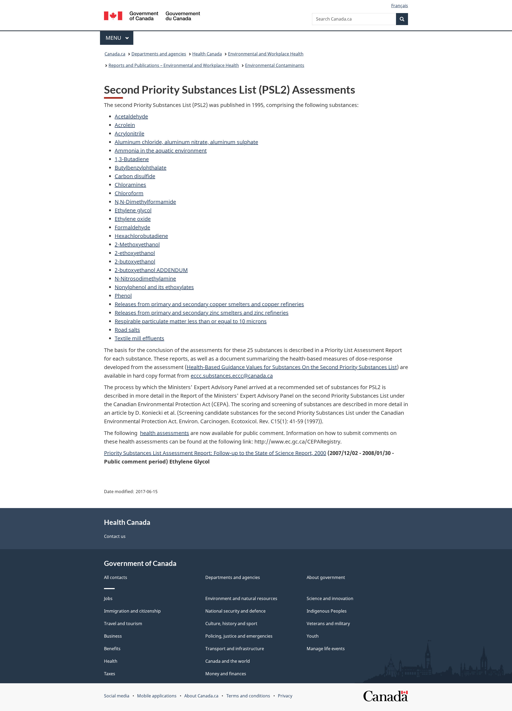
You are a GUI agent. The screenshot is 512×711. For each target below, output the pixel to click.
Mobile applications (157, 696)
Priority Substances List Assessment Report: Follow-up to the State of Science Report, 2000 (215, 453)
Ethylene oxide (133, 218)
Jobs (108, 598)
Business (113, 636)
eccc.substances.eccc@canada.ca (232, 375)
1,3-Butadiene (132, 159)
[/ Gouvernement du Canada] (152, 16)
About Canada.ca (201, 696)
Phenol (123, 295)
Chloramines (130, 184)
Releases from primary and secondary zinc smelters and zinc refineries (202, 312)
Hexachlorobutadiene (141, 235)
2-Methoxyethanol (137, 244)
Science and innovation (330, 598)
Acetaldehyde (131, 116)
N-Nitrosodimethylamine (145, 278)
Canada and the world (227, 661)
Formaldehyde (132, 227)
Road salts (127, 329)
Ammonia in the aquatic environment (161, 150)
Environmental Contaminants (274, 65)
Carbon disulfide (135, 176)
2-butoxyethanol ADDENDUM (151, 270)
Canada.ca (115, 54)
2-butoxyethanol (135, 261)
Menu (114, 37)
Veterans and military (328, 623)
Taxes (109, 674)
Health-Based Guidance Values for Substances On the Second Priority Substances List (292, 367)
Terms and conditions (248, 696)
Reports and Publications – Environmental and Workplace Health (174, 65)
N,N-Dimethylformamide (145, 201)
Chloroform (129, 193)
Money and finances (225, 674)
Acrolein (125, 125)
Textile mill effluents (139, 338)
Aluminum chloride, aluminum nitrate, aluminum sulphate (186, 142)
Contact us (115, 536)
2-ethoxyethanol (135, 253)
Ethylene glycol (133, 210)
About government (326, 577)
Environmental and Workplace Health (265, 54)
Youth (313, 636)
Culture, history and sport (231, 623)
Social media (116, 696)
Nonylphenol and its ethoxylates (154, 287)
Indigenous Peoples (327, 611)
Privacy (285, 696)
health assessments (164, 433)
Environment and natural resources (241, 598)
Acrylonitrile (129, 133)
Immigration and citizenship (132, 611)
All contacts (115, 577)
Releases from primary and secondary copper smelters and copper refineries (209, 304)
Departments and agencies (158, 54)
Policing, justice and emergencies (239, 636)
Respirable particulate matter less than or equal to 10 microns (191, 321)
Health (110, 661)
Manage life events (326, 649)
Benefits (112, 649)
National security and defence (235, 611)
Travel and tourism (123, 623)
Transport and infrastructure (234, 649)
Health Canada (207, 54)
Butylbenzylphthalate (140, 167)
